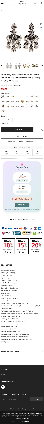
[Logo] (22, 2)
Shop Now (22, 205)
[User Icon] (35, 2)
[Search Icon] (8, 3)
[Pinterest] (3, 387)
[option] (22, 37)
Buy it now (22, 136)
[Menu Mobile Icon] (2, 3)
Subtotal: (3, 124)
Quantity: (3, 116)
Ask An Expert (29, 219)
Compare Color (36, 54)
